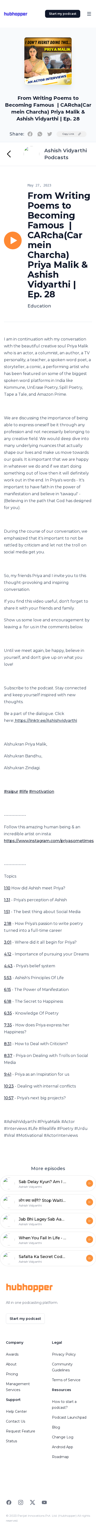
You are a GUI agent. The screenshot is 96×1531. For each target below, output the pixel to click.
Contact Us (15, 1421)
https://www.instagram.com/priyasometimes (49, 840)
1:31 (7, 900)
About (11, 1364)
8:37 (8, 1055)
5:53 (8, 977)
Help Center (16, 1411)
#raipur (11, 791)
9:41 (7, 1074)
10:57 (9, 1098)
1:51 (7, 911)
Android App (62, 1447)
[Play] (13, 240)
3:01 (7, 942)
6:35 (8, 1013)
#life (23, 791)
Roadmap (60, 1457)
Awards (12, 1354)
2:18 (7, 923)
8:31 (7, 1043)
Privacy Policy (64, 1354)
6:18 (7, 1001)
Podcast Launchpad (69, 1417)
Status (11, 1441)
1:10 (7, 888)
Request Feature (20, 1431)
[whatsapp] (40, 134)
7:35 (8, 1025)
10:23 (9, 1086)
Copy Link (68, 134)
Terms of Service (66, 1380)
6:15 (7, 989)
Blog (56, 1427)
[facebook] (30, 134)
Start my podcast (62, 14)
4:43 (8, 966)
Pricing (12, 1374)
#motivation (41, 791)
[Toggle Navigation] (89, 14)
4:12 (7, 954)
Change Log (62, 1437)
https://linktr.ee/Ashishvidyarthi (46, 720)
